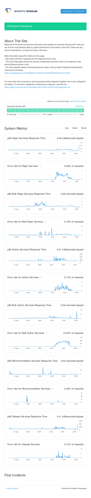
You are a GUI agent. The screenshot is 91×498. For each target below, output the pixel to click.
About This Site (16, 40)
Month (83, 128)
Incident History (11, 488)
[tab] (7, 110)
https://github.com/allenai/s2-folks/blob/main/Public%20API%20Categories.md (37, 87)
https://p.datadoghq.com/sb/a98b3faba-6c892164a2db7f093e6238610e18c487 (37, 73)
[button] (73, 11)
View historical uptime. (78, 101)
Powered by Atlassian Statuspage (73, 488)
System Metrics (16, 128)
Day (67, 128)
